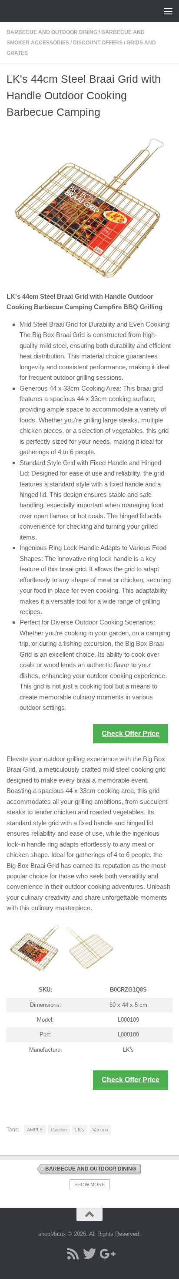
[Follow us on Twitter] (89, 1253)
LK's (79, 1129)
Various (100, 1129)
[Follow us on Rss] (73, 1253)
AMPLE (35, 1129)
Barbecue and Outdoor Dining (52, 32)
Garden (59, 1129)
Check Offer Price (130, 733)
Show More (89, 1184)
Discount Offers (98, 43)
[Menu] (168, 11)
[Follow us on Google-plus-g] (106, 1253)
